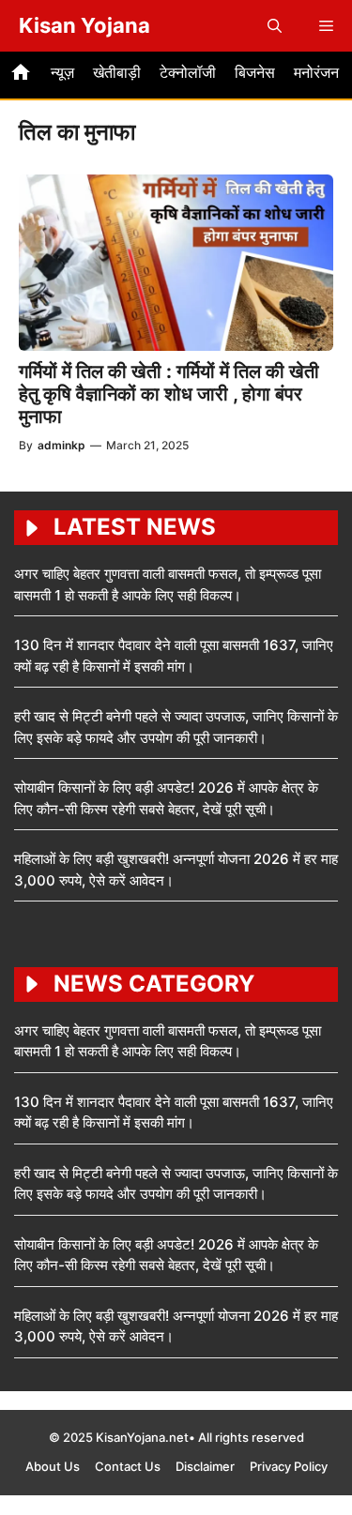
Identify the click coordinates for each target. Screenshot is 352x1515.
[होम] (20, 75)
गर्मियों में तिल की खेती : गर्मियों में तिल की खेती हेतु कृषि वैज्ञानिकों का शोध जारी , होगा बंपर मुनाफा (169, 394)
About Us (52, 1466)
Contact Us (128, 1466)
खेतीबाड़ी (117, 72)
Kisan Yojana (84, 25)
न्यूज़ (62, 72)
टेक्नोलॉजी (188, 72)
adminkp (61, 445)
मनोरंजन (316, 72)
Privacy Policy (289, 1466)
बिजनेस (255, 72)
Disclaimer (205, 1466)
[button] (274, 26)
